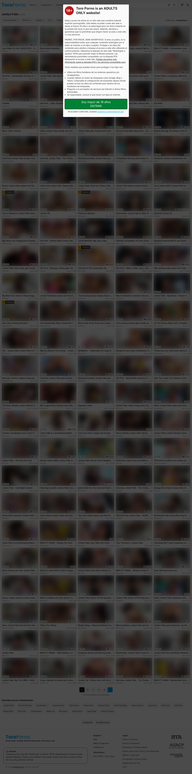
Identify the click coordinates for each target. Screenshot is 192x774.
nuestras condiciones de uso (110, 111)
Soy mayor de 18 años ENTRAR (96, 104)
